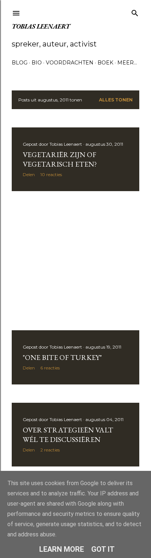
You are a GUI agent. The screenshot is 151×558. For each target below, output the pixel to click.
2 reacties (50, 450)
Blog (19, 62)
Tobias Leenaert (41, 26)
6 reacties (50, 368)
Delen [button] (29, 174)
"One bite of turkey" (62, 357)
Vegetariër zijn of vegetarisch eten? (60, 159)
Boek (105, 62)
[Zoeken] (134, 11)
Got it (103, 549)
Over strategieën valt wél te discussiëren (68, 434)
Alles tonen (116, 100)
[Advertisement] (75, 260)
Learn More (61, 549)
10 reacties (51, 174)
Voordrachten (69, 62)
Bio (37, 62)
